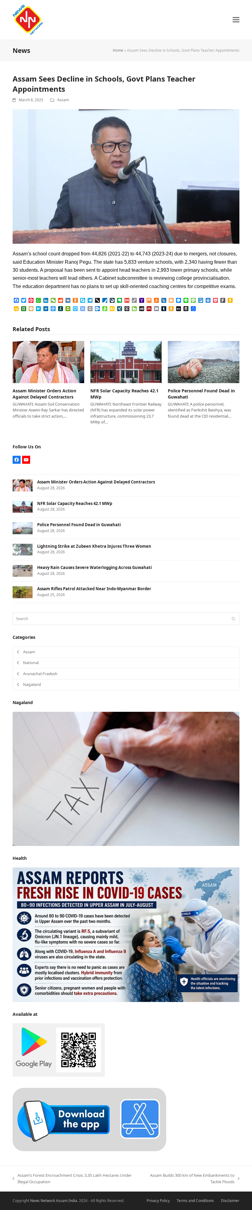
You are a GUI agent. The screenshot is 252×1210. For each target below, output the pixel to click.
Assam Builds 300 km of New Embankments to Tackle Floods (189, 1178)
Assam (63, 99)
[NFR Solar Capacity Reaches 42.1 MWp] (126, 361)
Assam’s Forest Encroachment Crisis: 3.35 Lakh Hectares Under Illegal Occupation (72, 1178)
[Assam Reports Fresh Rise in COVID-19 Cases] (126, 934)
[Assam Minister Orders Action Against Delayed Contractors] (48, 361)
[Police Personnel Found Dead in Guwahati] (203, 361)
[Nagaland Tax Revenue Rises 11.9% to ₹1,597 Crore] (126, 778)
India (73, 1200)
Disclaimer (230, 1200)
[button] (236, 19)
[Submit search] (233, 619)
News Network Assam (49, 1200)
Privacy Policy (158, 1200)
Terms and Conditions (195, 1200)
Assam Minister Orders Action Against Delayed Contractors (44, 393)
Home (118, 50)
